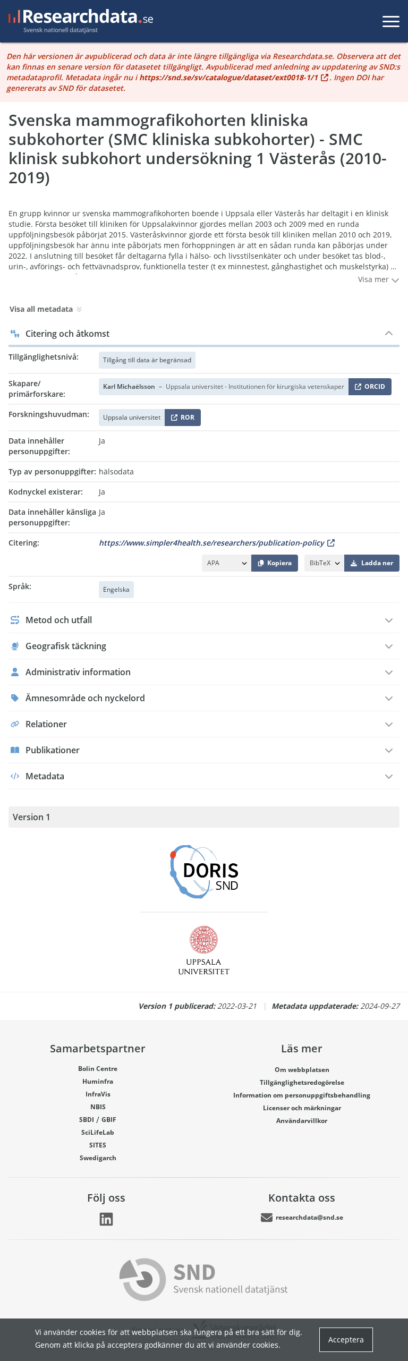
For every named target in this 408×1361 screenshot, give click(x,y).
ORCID (373, 388)
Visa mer (374, 279)
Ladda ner (377, 562)
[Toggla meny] (391, 21)
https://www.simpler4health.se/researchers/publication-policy (211, 543)
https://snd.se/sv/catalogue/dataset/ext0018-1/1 (228, 77)
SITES (97, 1145)
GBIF (108, 1119)
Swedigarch (98, 1157)
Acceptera (346, 1339)
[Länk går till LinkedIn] (106, 1219)
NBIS (98, 1106)
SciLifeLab (97, 1132)
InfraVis (98, 1094)
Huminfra (97, 1081)
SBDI (86, 1119)
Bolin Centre (97, 1068)
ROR (186, 419)
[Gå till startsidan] (78, 21)
